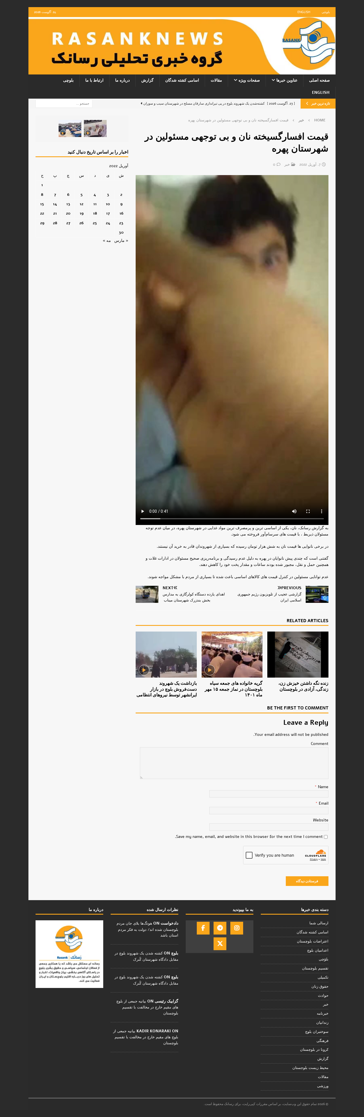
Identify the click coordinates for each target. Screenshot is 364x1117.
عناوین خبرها (286, 80)
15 (42, 204)
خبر (287, 164)
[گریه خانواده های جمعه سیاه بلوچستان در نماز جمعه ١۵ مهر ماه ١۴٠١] (232, 654)
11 (95, 204)
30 (121, 232)
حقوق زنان (319, 986)
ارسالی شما (318, 923)
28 (55, 223)
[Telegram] (220, 928)
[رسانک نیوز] (182, 71)
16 (121, 213)
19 (82, 213)
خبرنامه (322, 1013)
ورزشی (322, 1086)
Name (322, 787)
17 (108, 213)
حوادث (323, 995)
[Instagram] (236, 928)
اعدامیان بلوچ (317, 950)
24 (108, 223)
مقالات (216, 80)
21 (55, 213)
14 (55, 204)
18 (95, 213)
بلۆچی (323, 959)
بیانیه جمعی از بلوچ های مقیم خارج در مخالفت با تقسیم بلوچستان (147, 1007)
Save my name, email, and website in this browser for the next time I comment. (249, 836)
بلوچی (326, 12)
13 (68, 204)
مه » (107, 240)
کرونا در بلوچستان (314, 1049)
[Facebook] (203, 928)
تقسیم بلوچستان (315, 968)
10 (108, 204)
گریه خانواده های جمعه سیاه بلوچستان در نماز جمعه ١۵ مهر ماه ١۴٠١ (233, 689)
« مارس (121, 240)
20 (68, 213)
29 (42, 223)
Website (320, 820)
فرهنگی (322, 1040)
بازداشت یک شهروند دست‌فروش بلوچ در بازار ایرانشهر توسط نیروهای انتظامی (166, 689)
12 (81, 204)
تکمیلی (323, 977)
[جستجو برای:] (64, 103)
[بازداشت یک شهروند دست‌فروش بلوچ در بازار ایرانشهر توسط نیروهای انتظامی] (166, 654)
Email (323, 803)
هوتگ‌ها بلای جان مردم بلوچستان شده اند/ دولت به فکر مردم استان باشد (147, 929)
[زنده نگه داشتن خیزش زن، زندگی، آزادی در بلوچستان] (297, 654)
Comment (319, 743)
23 (121, 223)
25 (95, 223)
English (303, 12)
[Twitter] (220, 943)
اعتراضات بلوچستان (312, 941)
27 (68, 223)
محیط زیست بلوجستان (310, 1067)
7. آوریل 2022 (309, 164)
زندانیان (322, 1022)
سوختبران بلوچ (316, 1031)
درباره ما (122, 80)
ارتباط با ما (94, 80)
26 (81, 223)
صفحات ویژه (249, 80)
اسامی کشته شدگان (182, 80)
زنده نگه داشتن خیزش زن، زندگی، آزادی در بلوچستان (303, 686)
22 (42, 213)
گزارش (147, 80)
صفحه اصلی (319, 80)
